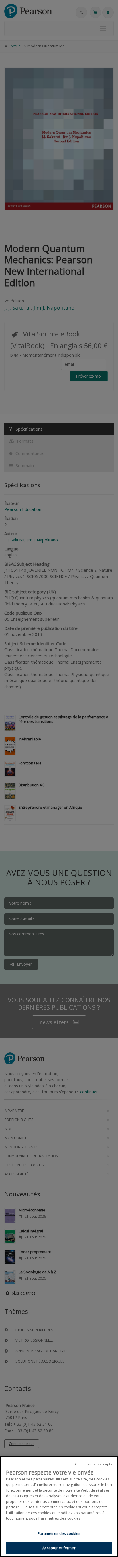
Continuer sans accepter (94, 1464)
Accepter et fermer (58, 1547)
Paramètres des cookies (59, 1533)
